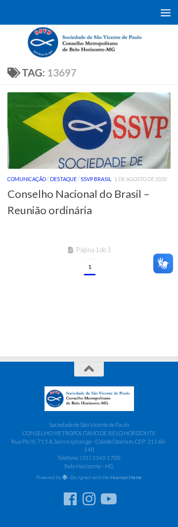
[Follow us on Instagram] (89, 498)
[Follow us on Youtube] (107, 498)
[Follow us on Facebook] (70, 498)
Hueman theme (126, 477)
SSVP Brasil (96, 179)
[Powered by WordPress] (64, 477)
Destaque (63, 179)
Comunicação (26, 179)
